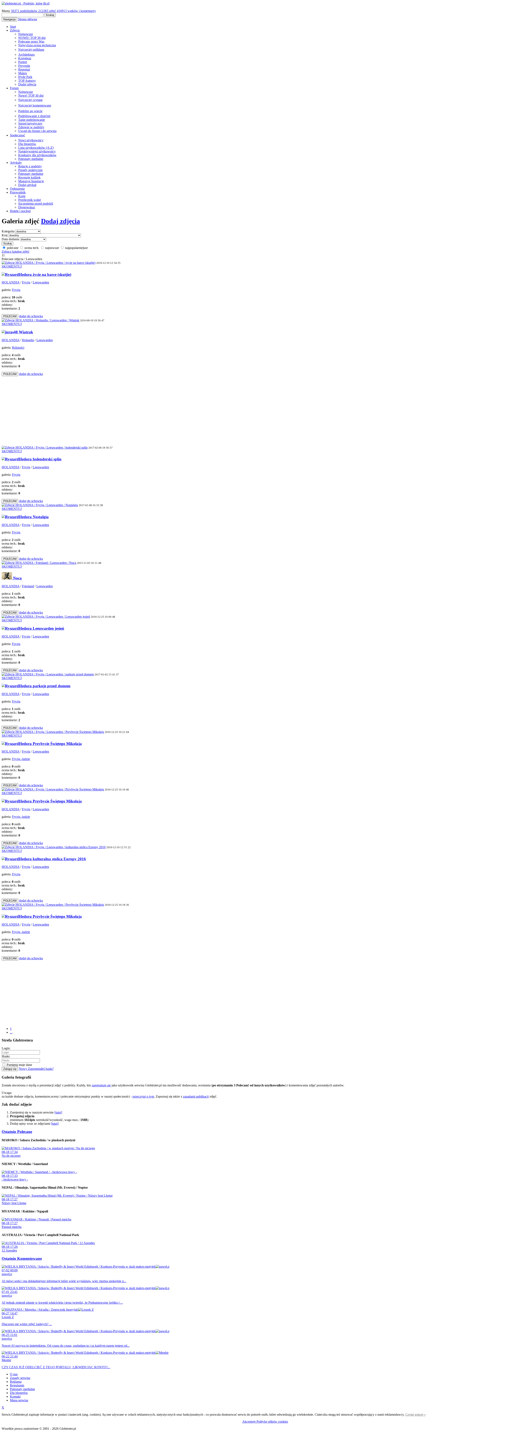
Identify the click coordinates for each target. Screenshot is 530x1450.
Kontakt (15, 1396)
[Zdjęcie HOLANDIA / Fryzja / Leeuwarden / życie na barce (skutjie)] (48, 262)
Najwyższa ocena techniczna (37, 45)
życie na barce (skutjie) (52, 274)
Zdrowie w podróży (31, 127)
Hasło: (6, 1056)
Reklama (16, 1381)
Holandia (28, 340)
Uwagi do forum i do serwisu (37, 131)
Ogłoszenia (17, 188)
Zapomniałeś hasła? (41, 1068)
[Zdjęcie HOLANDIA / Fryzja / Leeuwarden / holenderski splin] (45, 447)
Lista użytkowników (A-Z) (36, 147)
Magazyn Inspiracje (31, 181)
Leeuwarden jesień (48, 628)
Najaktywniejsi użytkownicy (37, 151)
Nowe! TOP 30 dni (30, 95)
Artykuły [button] (16, 162)
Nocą (17, 578)
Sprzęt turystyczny (30, 123)
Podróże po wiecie (30, 111)
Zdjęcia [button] (15, 30)
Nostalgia (41, 517)
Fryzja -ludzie (21, 759)
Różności (18, 347)
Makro (22, 73)
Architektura (26, 54)
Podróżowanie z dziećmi (34, 116)
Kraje (21, 196)
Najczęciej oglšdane (31, 49)
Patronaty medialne (30, 159)
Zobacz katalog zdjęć (15, 251)
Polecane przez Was (31, 41)
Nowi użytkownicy (30, 140)
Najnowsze (25, 34)
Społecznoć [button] (17, 135)
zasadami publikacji (196, 1096)
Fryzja (26, 282)
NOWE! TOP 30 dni (32, 38)
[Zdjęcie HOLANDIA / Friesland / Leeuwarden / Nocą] (39, 563)
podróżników (24, 11)
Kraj (4, 235)
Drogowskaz (26, 207)
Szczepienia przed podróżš (35, 203)
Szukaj (50, 15)
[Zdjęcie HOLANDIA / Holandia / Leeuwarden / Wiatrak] (40, 320)
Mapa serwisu (19, 1400)
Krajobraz (24, 58)
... (11, 1032)
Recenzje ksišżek (29, 177)
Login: (6, 1048)
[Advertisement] (79, 411)
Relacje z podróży (30, 166)
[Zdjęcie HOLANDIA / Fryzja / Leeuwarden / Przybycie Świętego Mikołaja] (53, 732)
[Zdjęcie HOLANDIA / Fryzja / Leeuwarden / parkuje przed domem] (48, 674)
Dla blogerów (27, 144)
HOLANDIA (10, 282)
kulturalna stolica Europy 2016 (59, 859)
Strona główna (27, 19)
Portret (22, 62)
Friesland (28, 586)
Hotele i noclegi (20, 211)
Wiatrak (26, 332)
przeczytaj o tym (143, 1096)
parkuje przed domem (51, 686)
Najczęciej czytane (30, 100)
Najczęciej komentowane (34, 105)
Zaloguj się (9, 1068)
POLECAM (10, 316)
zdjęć (47, 11)
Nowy (23, 1068)
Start (13, 26)
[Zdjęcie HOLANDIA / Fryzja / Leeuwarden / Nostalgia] (40, 505)
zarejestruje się (101, 1085)
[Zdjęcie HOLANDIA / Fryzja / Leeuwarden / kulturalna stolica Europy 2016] (54, 847)
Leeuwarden (41, 282)
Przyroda (24, 65)
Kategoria (8, 231)
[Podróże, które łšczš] (25, 3)
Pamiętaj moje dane (19, 1065)
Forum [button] (14, 88)
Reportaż (24, 69)
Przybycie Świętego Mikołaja (57, 743)
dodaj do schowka (31, 316)
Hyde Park (25, 77)
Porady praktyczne (30, 170)
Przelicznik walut (29, 200)
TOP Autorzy (27, 80)
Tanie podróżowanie (31, 119)
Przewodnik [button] (18, 192)
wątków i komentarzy (76, 11)
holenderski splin (47, 459)
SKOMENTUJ (12, 266)
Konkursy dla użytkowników (37, 155)
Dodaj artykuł (27, 185)
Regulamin (17, 1385)
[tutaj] (58, 1112)
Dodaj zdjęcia (27, 84)
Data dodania (10, 239)
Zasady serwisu (20, 1378)
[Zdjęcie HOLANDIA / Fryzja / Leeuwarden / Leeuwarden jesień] (46, 616)
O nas (14, 1374)
